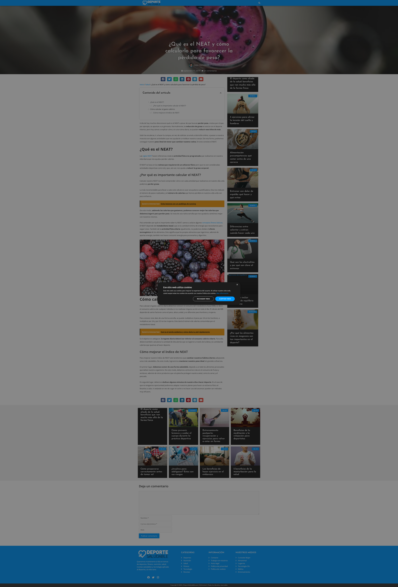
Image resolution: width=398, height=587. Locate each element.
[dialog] (199, 293)
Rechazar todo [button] (203, 299)
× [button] (237, 284)
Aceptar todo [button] (225, 299)
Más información (222, 293)
